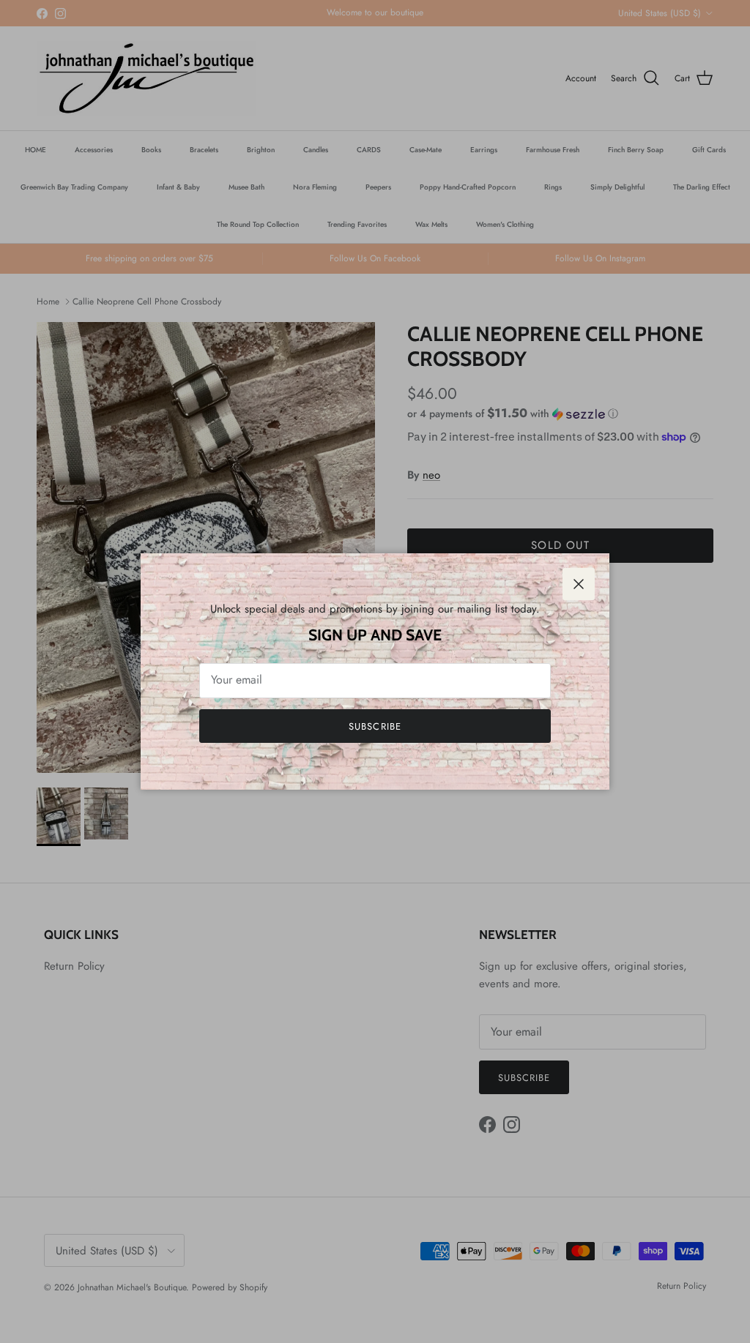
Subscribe (375, 726)
